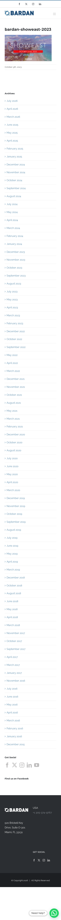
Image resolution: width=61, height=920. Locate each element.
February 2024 (15, 236)
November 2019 (16, 506)
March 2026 (13, 116)
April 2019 (12, 561)
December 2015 (16, 744)
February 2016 (15, 728)
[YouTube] (36, 765)
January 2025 (14, 156)
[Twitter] (14, 765)
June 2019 (12, 545)
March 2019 (13, 569)
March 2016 (13, 720)
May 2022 (12, 355)
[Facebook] (7, 765)
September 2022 (16, 347)
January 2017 (14, 672)
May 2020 (12, 474)
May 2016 (12, 704)
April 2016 (12, 712)
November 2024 (16, 172)
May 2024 (12, 212)
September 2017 (16, 649)
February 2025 (15, 148)
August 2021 (14, 402)
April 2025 (12, 140)
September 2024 (16, 188)
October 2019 (14, 513)
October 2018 (14, 585)
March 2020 (13, 490)
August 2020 (14, 450)
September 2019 (16, 521)
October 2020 (14, 442)
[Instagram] (21, 765)
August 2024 (14, 196)
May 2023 (12, 299)
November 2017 (16, 633)
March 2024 (13, 228)
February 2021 (15, 426)
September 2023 (16, 275)
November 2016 (16, 680)
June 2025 (12, 124)
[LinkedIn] (29, 765)
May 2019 (12, 553)
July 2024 (12, 204)
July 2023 (12, 291)
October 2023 (14, 267)
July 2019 (12, 537)
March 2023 (13, 315)
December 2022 (16, 331)
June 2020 (12, 466)
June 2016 (12, 696)
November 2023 (16, 259)
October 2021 (14, 394)
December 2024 (16, 164)
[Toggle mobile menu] (54, 14)
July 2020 (12, 458)
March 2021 (13, 418)
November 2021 (16, 386)
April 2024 (12, 220)
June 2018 (12, 601)
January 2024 (14, 243)
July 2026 (12, 100)
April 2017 (12, 657)
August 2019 (14, 529)
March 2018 (13, 625)
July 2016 (12, 688)
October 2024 (14, 180)
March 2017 (13, 664)
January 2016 (14, 736)
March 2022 (13, 370)
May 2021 (12, 410)
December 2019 (16, 498)
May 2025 (12, 132)
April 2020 (12, 482)
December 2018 (16, 577)
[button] (54, 913)
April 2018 (12, 617)
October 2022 (14, 339)
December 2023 (16, 251)
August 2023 (14, 283)
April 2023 (12, 307)
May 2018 (12, 609)
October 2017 (14, 641)
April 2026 (12, 108)
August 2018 (14, 593)
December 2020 (16, 434)
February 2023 (15, 323)
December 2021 (16, 378)
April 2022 (12, 363)
